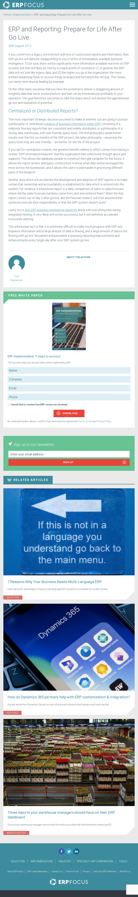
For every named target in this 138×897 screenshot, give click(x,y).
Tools (123, 861)
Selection (13, 597)
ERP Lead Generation (37, 871)
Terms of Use (85, 421)
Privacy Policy (104, 421)
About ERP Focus (15, 871)
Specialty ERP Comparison (95, 861)
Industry (65, 861)
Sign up (68, 462)
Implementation (22, 14)
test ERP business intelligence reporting (51, 210)
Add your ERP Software (105, 871)
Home (7, 14)
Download (70, 413)
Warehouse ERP (16, 833)
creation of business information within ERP (72, 124)
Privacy (86, 871)
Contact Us (56, 871)
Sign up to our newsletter (33, 444)
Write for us (125, 871)
